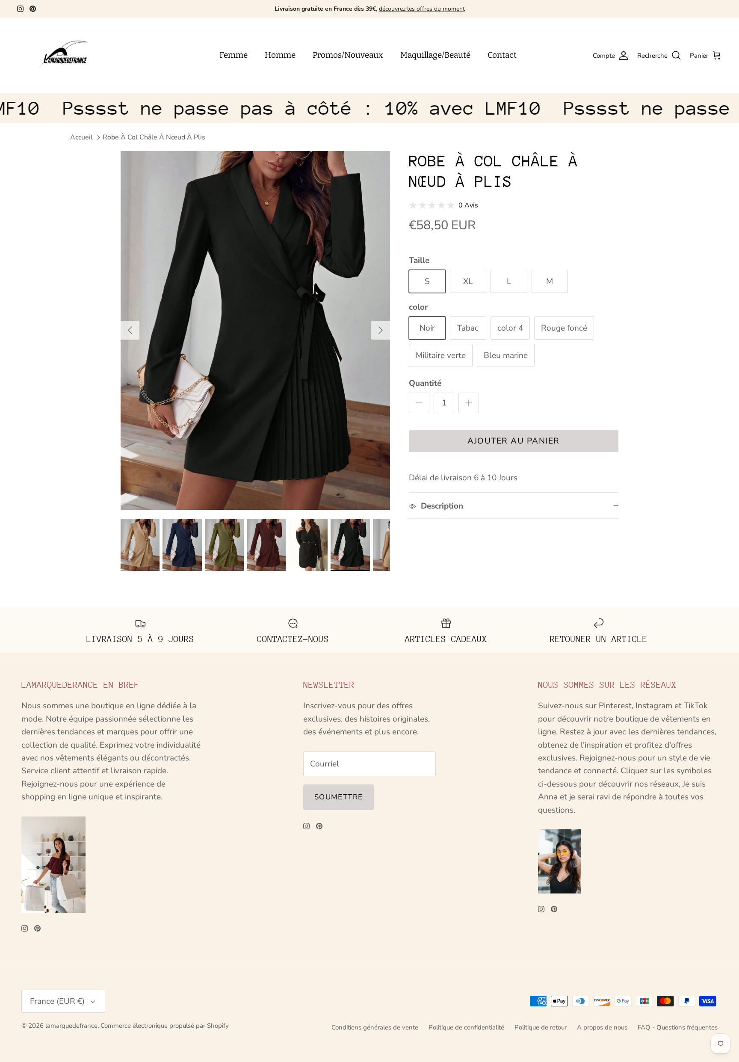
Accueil (81, 137)
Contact (502, 55)
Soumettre (338, 797)
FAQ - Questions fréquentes (678, 1027)
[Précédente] (130, 330)
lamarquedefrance (71, 1025)
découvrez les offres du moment (422, 9)
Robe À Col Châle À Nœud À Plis (154, 137)
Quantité (425, 383)
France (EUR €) (57, 1001)
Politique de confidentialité (466, 1027)
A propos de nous (602, 1027)
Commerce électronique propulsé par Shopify (165, 1025)
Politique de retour (540, 1027)
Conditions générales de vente (374, 1027)
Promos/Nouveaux (348, 55)
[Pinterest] (33, 9)
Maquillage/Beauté (435, 55)
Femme (233, 55)
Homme (280, 55)
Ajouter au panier (513, 441)
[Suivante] (380, 330)
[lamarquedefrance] (70, 56)
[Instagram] (20, 9)
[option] (255, 330)
